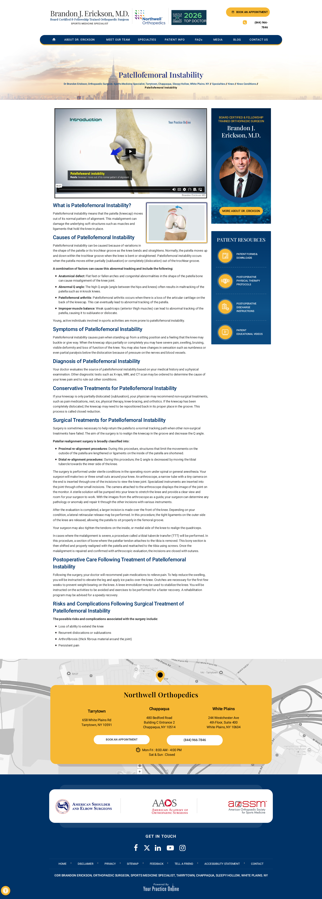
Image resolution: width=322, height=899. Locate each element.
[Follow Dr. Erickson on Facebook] (136, 845)
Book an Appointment (252, 12)
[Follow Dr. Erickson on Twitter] (147, 848)
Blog (237, 40)
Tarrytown (97, 711)
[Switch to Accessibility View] (5, 890)
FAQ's (199, 40)
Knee (231, 84)
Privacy (110, 864)
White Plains (223, 709)
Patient (249, 332)
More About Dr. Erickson (241, 211)
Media (218, 40)
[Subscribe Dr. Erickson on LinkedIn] (158, 845)
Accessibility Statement (222, 864)
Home (62, 864)
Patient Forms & (247, 256)
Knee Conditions (246, 84)
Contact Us (259, 40)
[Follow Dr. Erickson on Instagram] (182, 845)
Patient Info (175, 40)
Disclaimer (85, 864)
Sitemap (133, 864)
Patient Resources (241, 239)
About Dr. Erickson (79, 40)
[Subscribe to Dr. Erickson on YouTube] (170, 845)
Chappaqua (159, 709)
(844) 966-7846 (261, 24)
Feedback (156, 864)
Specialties (147, 40)
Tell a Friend (184, 864)
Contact (257, 864)
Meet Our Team (118, 40)
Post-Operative (248, 280)
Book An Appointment (121, 740)
